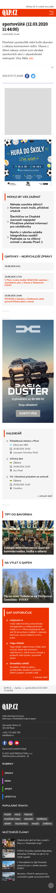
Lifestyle (10, 796)
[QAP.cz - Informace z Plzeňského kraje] (9, 13)
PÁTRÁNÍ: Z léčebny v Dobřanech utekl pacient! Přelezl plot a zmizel (24, 300)
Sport (8, 788)
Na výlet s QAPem (18, 563)
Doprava (42, 819)
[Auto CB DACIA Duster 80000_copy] (28, 422)
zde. (31, 58)
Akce (17, 814)
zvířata (47, 823)
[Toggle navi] (51, 13)
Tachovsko (21, 823)
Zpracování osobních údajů (14, 748)
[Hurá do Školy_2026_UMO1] (28, 163)
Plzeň (7, 814)
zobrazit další (45, 496)
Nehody (28, 819)
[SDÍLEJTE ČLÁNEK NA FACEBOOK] (27, 76)
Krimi (8, 780)
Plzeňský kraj (12, 819)
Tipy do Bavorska (18, 514)
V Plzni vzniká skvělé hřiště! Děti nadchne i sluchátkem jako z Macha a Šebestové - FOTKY (26, 282)
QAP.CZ (7, 688)
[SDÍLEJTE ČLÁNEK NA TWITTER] (33, 76)
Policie (28, 814)
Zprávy (18, 688)
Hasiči (35, 823)
